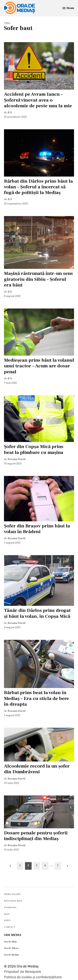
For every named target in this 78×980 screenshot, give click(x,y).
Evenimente (10, 907)
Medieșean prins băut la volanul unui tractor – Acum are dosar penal (39, 366)
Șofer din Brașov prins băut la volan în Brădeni (37, 529)
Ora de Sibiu (10, 941)
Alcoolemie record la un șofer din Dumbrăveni (37, 769)
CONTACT (9, 927)
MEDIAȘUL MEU (13, 900)
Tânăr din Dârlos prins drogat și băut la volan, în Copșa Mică (37, 613)
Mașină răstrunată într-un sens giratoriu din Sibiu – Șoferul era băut (38, 279)
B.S (10, 112)
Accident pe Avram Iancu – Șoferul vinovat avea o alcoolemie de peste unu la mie (38, 100)
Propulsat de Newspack (22, 972)
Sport (7, 913)
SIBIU (7, 920)
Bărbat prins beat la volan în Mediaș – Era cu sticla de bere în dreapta (36, 698)
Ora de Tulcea (11, 948)
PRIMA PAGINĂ (12, 894)
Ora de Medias (11, 954)
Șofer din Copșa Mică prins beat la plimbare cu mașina (33, 449)
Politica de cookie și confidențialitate (33, 977)
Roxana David (16, 459)
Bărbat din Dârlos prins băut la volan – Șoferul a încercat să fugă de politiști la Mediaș (38, 187)
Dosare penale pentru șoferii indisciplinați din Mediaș (36, 836)
